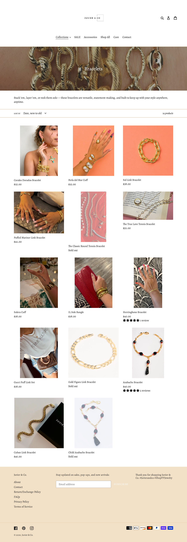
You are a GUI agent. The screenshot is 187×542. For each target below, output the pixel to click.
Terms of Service (23, 507)
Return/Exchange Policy (27, 492)
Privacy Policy (21, 502)
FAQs (17, 497)
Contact (18, 487)
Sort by (17, 113)
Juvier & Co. (27, 535)
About (17, 482)
